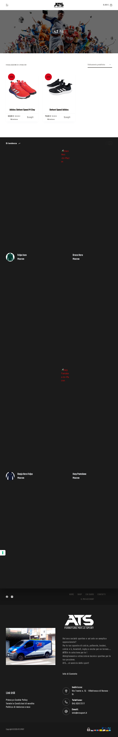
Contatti (101, 594)
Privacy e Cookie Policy (16, 700)
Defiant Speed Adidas (59, 110)
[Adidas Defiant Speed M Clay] (22, 87)
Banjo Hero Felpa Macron (25, 476)
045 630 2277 (78, 704)
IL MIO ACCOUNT (87, 599)
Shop (79, 594)
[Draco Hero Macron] (65, 257)
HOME (71, 594)
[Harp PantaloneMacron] (65, 476)
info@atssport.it (79, 713)
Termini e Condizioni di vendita (20, 704)
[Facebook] (7, 597)
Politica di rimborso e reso (18, 707)
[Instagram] (12, 597)
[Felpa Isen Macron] (10, 257)
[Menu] (7, 5)
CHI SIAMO (89, 594)
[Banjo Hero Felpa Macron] (10, 476)
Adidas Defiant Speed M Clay (22, 110)
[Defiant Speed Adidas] (59, 87)
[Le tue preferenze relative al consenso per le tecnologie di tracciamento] (2, 552)
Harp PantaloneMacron (79, 476)
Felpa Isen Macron (22, 257)
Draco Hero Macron (78, 257)
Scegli (30, 117)
